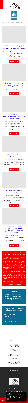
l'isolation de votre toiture (11, 283)
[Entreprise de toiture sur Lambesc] (14, 6)
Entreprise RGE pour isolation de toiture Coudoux (13, 299)
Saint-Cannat (8, 319)
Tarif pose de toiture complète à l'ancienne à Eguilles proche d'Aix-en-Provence (14, 230)
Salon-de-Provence (10, 321)
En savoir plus (14, 61)
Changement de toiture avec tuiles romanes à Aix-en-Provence (14, 85)
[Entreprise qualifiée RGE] (14, 19)
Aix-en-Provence (9, 314)
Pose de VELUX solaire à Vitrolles (14, 192)
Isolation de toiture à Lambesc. (14, 155)
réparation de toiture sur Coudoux (14, 253)
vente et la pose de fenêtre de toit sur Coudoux (14, 266)
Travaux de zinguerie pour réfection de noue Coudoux (12, 295)
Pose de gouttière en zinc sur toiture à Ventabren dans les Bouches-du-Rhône (14, 47)
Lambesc (7, 316)
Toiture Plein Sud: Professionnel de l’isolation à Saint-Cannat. (14, 117)
